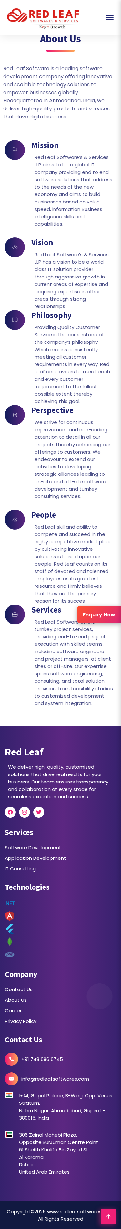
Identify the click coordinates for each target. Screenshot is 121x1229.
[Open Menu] (109, 17)
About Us (16, 1000)
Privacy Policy (20, 1021)
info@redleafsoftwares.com (55, 1078)
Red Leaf (24, 752)
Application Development (35, 858)
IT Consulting (20, 868)
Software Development (33, 847)
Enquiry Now (99, 614)
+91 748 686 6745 (42, 1059)
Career (13, 1010)
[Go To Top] (108, 1216)
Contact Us (19, 989)
